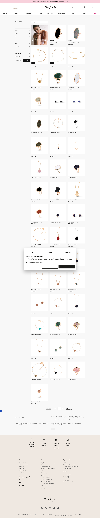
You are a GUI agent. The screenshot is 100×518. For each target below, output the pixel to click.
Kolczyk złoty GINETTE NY (54, 154)
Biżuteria (22, 16)
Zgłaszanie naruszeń (67, 468)
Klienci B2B (21, 466)
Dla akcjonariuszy (23, 470)
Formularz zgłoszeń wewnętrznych (70, 466)
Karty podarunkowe (45, 481)
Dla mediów (22, 474)
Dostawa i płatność (45, 472)
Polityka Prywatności (67, 463)
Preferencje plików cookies (69, 464)
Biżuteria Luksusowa (29, 16)
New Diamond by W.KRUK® (47, 483)
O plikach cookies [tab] (67, 252)
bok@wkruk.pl (66, 477)
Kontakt (21, 485)
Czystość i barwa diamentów (47, 485)
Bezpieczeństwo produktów (47, 475)
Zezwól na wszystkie (66, 266)
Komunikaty (22, 472)
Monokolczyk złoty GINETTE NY (55, 222)
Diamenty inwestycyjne (46, 487)
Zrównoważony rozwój (24, 464)
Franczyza (21, 468)
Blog (20, 482)
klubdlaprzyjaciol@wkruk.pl (68, 481)
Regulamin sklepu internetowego (48, 463)
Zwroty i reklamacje (45, 474)
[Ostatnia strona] (71, 409)
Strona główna (17, 16)
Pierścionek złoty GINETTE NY (55, 42)
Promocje (43, 464)
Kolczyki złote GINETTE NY (54, 109)
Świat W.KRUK (22, 463)
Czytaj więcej (53, 428)
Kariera (21, 480)
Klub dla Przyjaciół (24, 477)
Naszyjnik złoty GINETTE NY (36, 87)
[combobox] (39, 22)
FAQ (42, 470)
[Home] (50, 7)
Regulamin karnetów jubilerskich (48, 468)
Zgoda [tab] (32, 252)
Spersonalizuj (49, 266)
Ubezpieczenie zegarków (46, 479)
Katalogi (43, 488)
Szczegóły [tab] (50, 252)
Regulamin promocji (45, 466)
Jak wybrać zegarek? (45, 477)
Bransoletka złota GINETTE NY (73, 65)
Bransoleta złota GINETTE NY (36, 65)
